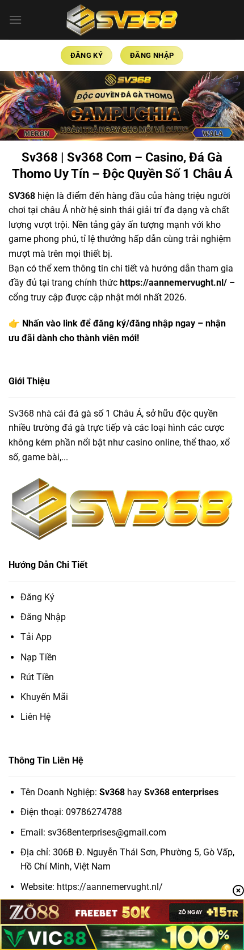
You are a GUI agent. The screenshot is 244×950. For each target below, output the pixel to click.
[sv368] (122, 19)
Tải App (36, 636)
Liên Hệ (35, 716)
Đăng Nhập (43, 617)
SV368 (22, 195)
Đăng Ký (37, 597)
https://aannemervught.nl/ (173, 282)
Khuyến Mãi (44, 697)
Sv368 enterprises (181, 792)
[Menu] (15, 19)
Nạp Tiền (38, 657)
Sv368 (21, 413)
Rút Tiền (37, 677)
